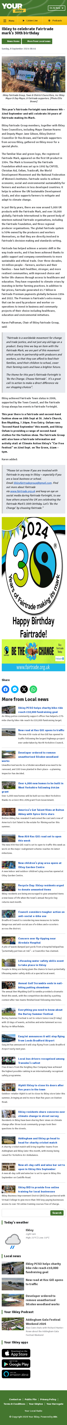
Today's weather (16, 1222)
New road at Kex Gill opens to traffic (41, 730)
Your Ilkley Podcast (19, 1312)
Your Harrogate (55, 1403)
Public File (31, 1399)
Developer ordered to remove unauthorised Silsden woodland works (30, 757)
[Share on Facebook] (5, 689)
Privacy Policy (48, 1399)
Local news (12, 1256)
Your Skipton (36, 1403)
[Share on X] (24, 689)
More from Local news (39, 41)
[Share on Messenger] (15, 689)
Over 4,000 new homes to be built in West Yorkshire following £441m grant (32, 787)
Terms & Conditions (14, 1403)
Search (57, 1213)
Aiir (55, 1416)
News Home (13, 41)
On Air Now (55, 8)
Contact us (15, 1399)
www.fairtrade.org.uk (22, 491)
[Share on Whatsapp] (33, 689)
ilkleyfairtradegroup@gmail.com (33, 483)
